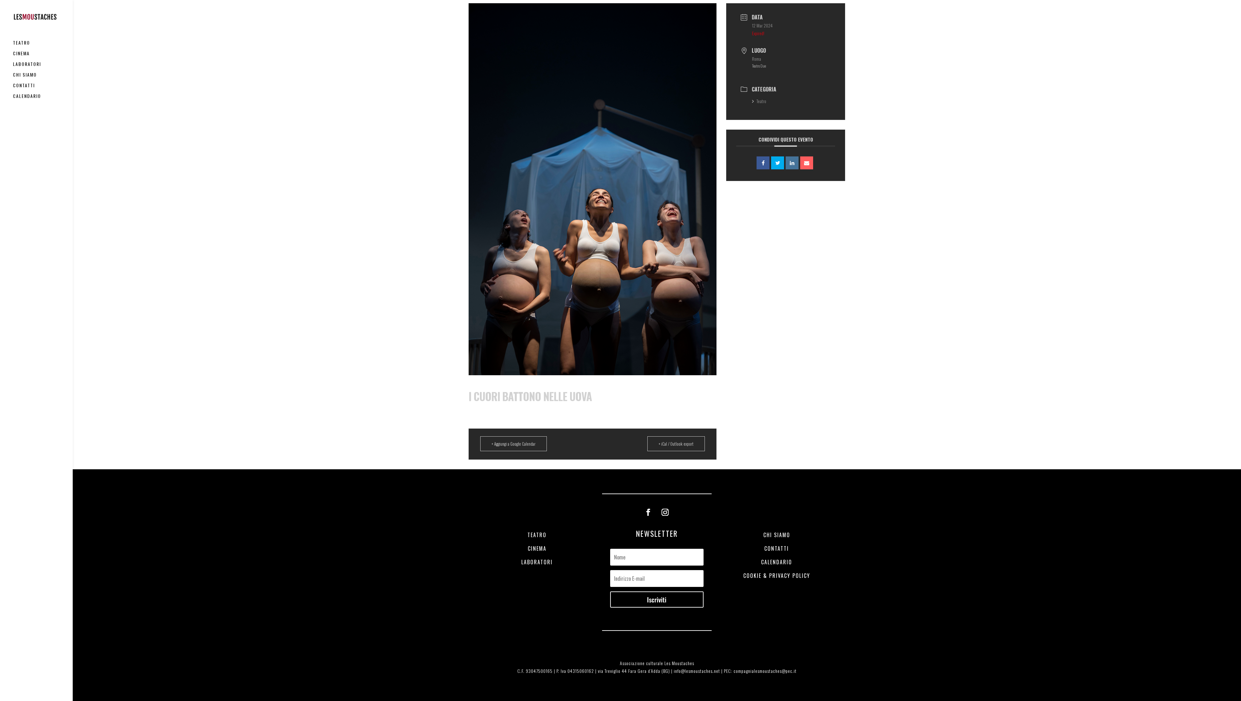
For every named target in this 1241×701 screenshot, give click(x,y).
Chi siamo (25, 75)
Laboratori (27, 64)
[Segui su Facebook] (648, 512)
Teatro (21, 43)
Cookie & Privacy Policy (776, 575)
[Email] (806, 162)
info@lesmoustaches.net (697, 670)
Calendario (27, 96)
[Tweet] (777, 162)
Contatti (24, 86)
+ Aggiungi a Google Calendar (514, 444)
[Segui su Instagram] (665, 512)
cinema (537, 548)
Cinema (21, 54)
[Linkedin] (792, 162)
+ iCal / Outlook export (676, 444)
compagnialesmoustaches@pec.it (765, 670)
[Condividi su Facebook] (763, 162)
